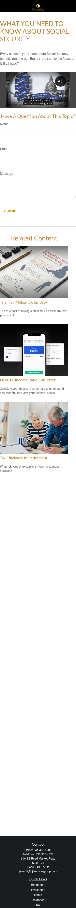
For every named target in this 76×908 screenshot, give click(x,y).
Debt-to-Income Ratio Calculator (28, 380)
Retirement (38, 885)
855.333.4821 (45, 854)
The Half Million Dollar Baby (24, 302)
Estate (38, 895)
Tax (38, 905)
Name (4, 124)
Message (6, 173)
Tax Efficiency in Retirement (23, 458)
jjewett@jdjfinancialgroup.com (38, 871)
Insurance (38, 900)
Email (4, 148)
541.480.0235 (42, 850)
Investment (38, 890)
